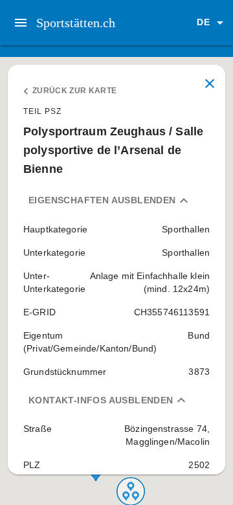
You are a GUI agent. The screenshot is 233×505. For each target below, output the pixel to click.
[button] (212, 22)
